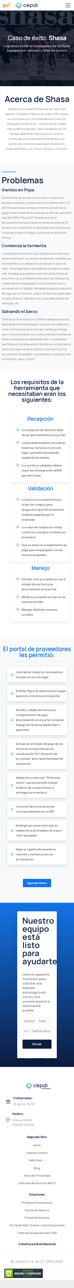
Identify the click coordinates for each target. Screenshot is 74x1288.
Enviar (37, 1044)
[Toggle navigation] (68, 5)
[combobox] (26, 1031)
